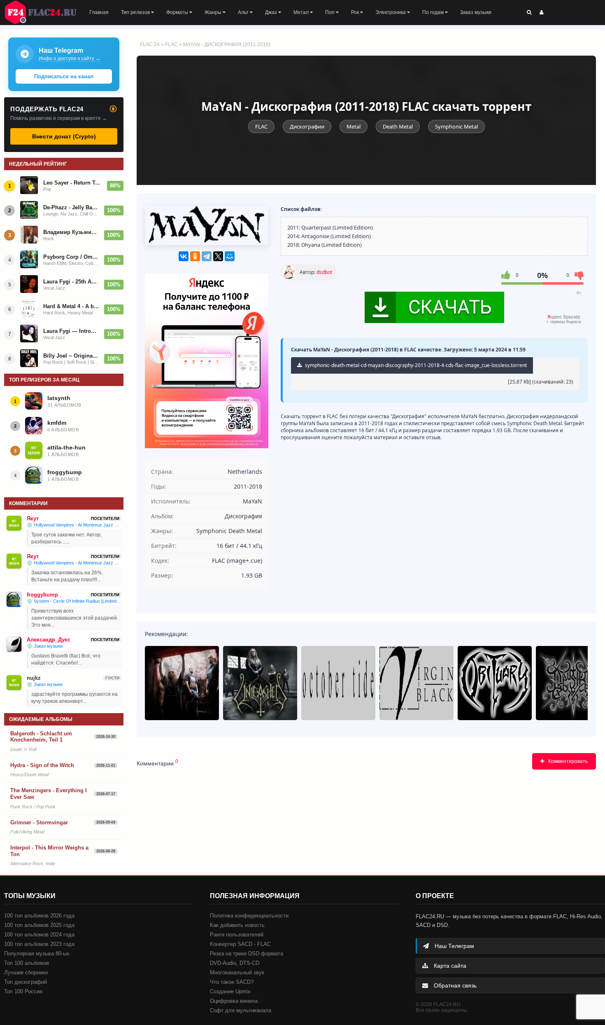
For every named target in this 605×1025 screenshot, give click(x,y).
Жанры (214, 12)
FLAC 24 (45, 12)
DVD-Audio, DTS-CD (234, 963)
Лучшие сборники (26, 972)
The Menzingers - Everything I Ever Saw (48, 793)
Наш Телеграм (453, 946)
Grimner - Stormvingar (39, 822)
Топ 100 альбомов (26, 963)
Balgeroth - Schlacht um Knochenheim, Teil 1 (41, 736)
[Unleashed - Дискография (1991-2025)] (260, 683)
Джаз (271, 12)
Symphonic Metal (456, 126)
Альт (244, 12)
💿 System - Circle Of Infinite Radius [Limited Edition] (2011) (74, 601)
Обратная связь (454, 985)
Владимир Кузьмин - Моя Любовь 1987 (71, 232)
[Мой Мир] (230, 256)
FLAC (171, 44)
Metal (354, 126)
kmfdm (56, 422)
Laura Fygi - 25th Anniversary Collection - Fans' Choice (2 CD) (71, 281)
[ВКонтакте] (183, 256)
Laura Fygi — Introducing (71, 331)
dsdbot (324, 272)
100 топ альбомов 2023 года (39, 944)
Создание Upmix (230, 991)
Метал (301, 12)
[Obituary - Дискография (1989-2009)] (495, 683)
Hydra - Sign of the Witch (42, 765)
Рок (355, 12)
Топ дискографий (25, 982)
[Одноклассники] (195, 256)
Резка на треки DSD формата (246, 953)
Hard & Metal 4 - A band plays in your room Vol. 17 (71, 306)
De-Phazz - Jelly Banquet (71, 207)
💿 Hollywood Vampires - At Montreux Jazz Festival (74, 524)
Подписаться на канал (63, 76)
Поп (330, 12)
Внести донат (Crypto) (64, 136)
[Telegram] (207, 256)
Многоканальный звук (237, 972)
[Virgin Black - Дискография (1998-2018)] (416, 683)
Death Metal (398, 126)
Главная (99, 12)
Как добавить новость (237, 925)
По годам (433, 12)
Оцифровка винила (234, 1001)
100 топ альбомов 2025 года (39, 925)
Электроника (391, 12)
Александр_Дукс (48, 640)
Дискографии (307, 126)
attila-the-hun (66, 447)
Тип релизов (136, 12)
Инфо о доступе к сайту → (69, 58)
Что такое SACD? (232, 982)
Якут (33, 518)
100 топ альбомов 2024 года (39, 934)
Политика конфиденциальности (249, 916)
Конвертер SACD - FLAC (240, 944)
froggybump (64, 472)
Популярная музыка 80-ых (37, 953)
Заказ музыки (475, 12)
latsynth (58, 398)
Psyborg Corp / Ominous (71, 257)
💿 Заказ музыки (45, 646)
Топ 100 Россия (23, 991)
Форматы (177, 12)
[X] (218, 256)
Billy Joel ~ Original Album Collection (71, 356)
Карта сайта (449, 965)
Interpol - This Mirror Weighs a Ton (49, 851)
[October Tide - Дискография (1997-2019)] (338, 683)
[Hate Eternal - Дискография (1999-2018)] (182, 683)
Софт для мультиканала (240, 1010)
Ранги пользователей (236, 934)
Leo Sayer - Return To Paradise (72, 183)
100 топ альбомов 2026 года (39, 916)
